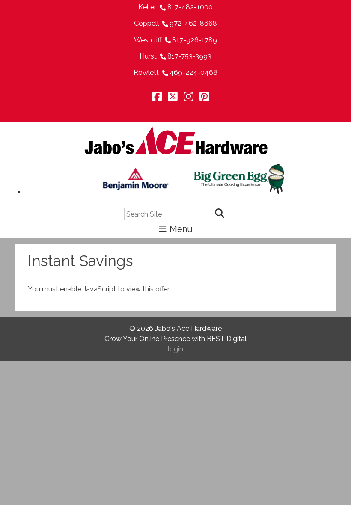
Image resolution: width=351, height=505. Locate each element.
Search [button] (221, 214)
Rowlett (146, 72)
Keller (147, 7)
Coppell (146, 23)
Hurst (148, 56)
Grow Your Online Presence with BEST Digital (175, 339)
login (175, 349)
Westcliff (147, 40)
